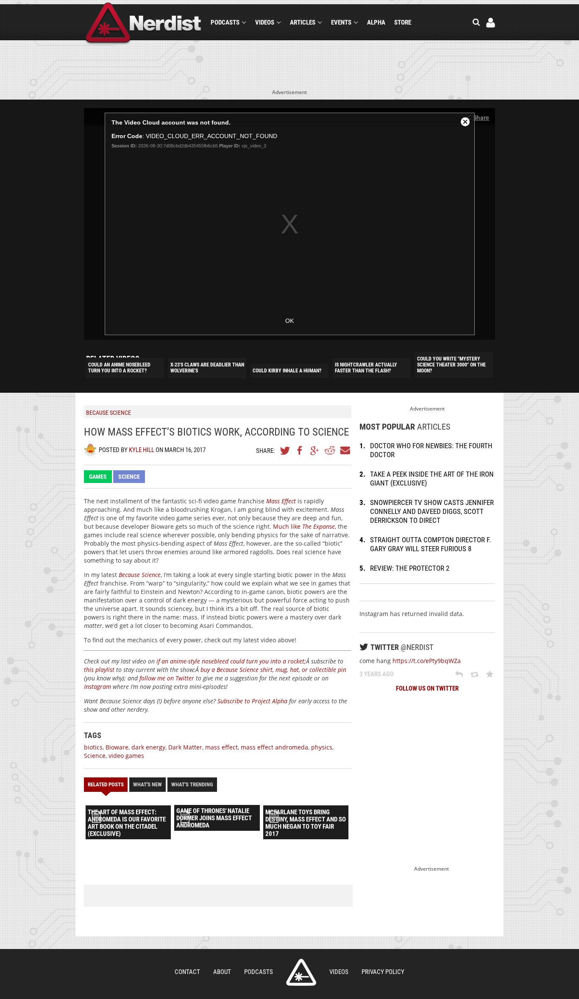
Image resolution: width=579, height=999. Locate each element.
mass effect (221, 747)
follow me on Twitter (166, 678)
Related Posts (106, 784)
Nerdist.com (301, 972)
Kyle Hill (141, 450)
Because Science (140, 575)
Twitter (285, 450)
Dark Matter (185, 747)
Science (129, 476)
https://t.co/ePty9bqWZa (426, 661)
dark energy (148, 747)
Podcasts (225, 22)
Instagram (97, 687)
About (222, 972)
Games (98, 476)
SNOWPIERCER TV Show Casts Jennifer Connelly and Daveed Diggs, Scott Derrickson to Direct (432, 511)
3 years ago (376, 674)
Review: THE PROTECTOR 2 (409, 568)
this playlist (99, 670)
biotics (93, 747)
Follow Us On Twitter (427, 688)
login (490, 23)
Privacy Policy (383, 972)
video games (126, 756)
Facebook (300, 450)
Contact (187, 972)
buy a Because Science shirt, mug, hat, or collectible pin (273, 670)
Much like (304, 526)
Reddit (329, 450)
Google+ (314, 450)
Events (341, 22)
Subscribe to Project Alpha (252, 701)
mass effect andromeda (274, 747)
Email (344, 450)
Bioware (117, 747)
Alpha (376, 22)
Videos (264, 22)
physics (321, 747)
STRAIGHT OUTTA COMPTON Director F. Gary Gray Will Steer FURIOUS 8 (430, 544)
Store (402, 22)
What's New (147, 784)
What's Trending (192, 784)
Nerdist (143, 24)
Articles (302, 22)
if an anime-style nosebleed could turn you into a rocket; (231, 661)
